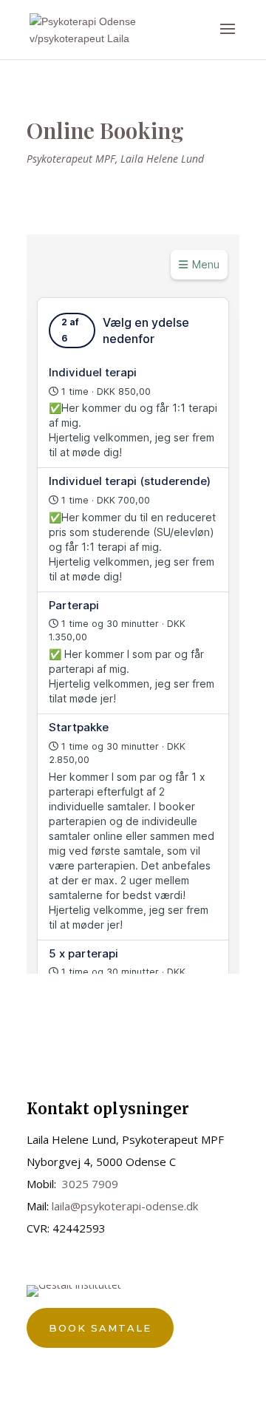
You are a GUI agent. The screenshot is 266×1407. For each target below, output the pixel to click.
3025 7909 (90, 1183)
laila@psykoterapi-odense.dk (125, 1206)
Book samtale (100, 1328)
